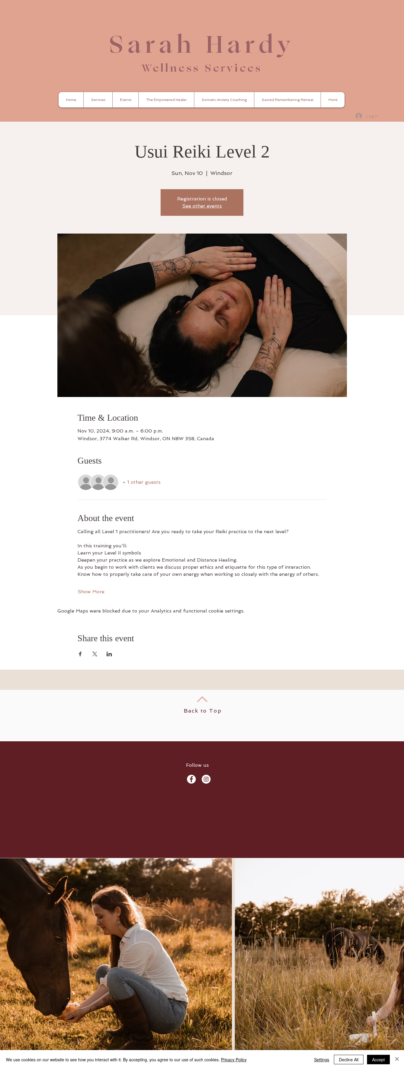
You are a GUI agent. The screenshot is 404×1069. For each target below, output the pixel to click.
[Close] (396, 1059)
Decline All (348, 1059)
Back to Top (203, 711)
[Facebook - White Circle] (191, 779)
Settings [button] (321, 1059)
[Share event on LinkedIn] (109, 654)
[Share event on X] (95, 654)
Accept (378, 1059)
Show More (90, 591)
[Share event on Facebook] (80, 654)
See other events (202, 206)
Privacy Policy (234, 1059)
